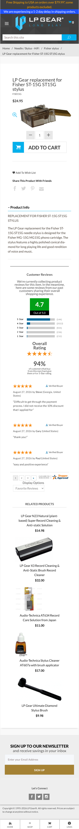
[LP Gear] (39, 22)
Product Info (19, 207)
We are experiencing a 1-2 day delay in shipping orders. (40, 11)
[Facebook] (32, 797)
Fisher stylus (51, 48)
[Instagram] (46, 797)
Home (6, 48)
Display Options (33, 482)
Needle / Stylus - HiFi (26, 48)
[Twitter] (39, 797)
